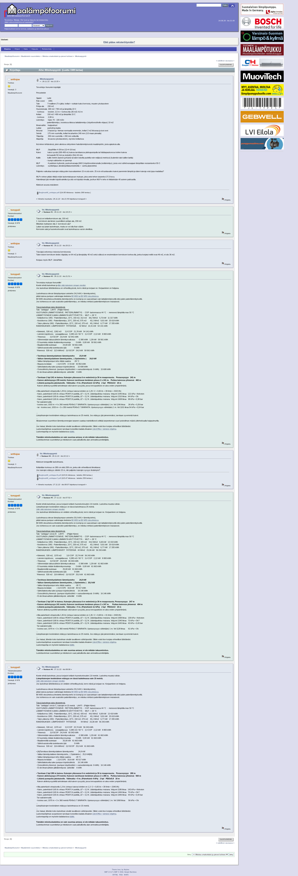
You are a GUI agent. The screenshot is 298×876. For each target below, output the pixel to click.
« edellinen (220, 61)
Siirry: (189, 854)
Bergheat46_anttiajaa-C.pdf (49, 478)
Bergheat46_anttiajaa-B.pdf (49, 475)
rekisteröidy (43, 20)
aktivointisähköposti (17, 22)
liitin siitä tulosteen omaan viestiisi (72, 285)
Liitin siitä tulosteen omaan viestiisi (50, 509)
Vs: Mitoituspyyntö (50, 210)
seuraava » (229, 61)
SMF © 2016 (118, 872)
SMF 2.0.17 (108, 872)
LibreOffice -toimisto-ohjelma (104, 429)
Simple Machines (130, 872)
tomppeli (15, 210)
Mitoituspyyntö (47, 79)
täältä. (72, 432)
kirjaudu (33, 20)
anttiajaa (15, 79)
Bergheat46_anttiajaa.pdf (48, 192)
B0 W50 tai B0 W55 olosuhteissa (84, 296)
